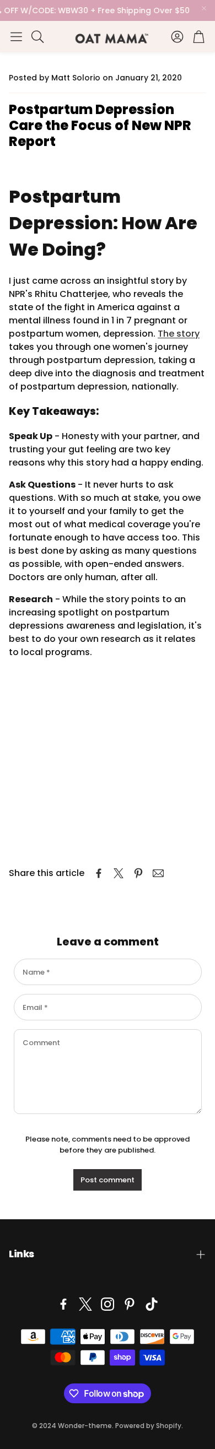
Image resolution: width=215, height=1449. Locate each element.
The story (179, 333)
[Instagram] (107, 1304)
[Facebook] (63, 1304)
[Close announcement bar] (204, 8)
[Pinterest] (129, 1304)
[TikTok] (151, 1304)
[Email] (158, 873)
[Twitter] (85, 1304)
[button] (16, 36)
